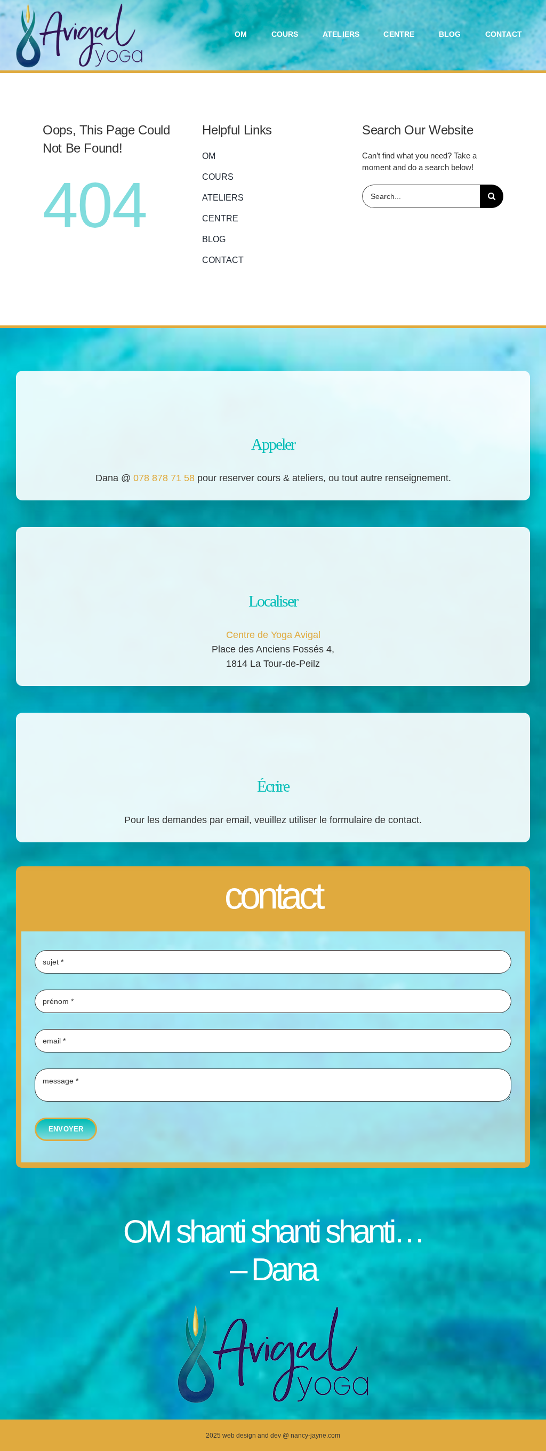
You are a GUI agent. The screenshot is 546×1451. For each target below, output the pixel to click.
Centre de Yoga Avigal (273, 634)
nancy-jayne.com (315, 1435)
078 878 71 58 (164, 478)
